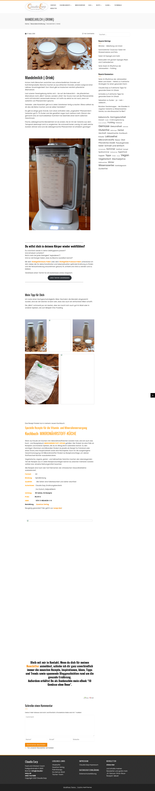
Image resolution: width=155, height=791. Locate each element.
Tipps (108, 155)
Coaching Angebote (65, 5)
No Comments (89, 34)
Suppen (101, 155)
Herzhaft (102, 133)
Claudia (107, 5)
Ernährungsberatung (117, 120)
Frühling (111, 122)
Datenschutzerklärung (87, 774)
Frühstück (119, 123)
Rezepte (98, 5)
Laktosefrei (111, 136)
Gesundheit (116, 126)
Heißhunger (113, 130)
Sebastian (102, 100)
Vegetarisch (104, 158)
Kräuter (101, 137)
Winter (111, 162)
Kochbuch (123, 133)
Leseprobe (57, 508)
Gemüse (103, 126)
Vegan (125, 155)
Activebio (102, 94)
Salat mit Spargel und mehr (109, 56)
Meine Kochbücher (80, 5)
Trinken (114, 155)
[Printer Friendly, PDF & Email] (88, 698)
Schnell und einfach (114, 145)
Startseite (53, 5)
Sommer (110, 149)
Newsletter (53, 8)
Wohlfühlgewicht (120, 166)
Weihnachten (102, 162)
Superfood (122, 152)
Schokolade (101, 149)
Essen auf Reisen (102, 123)
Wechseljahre (118, 159)
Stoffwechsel (113, 152)
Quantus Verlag (58, 767)
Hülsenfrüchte (112, 133)
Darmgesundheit (118, 117)
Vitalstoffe (56, 765)
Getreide (125, 126)
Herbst (121, 130)
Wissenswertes (106, 165)
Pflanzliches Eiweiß (106, 143)
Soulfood (119, 149)
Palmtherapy (57, 770)
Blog (90, 5)
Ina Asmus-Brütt (58, 772)
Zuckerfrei (103, 168)
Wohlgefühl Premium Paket (70, 262)
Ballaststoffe (103, 117)
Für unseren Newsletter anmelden (41, 748)
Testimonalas (118, 5)
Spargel (125, 149)
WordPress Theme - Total (72, 787)
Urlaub (118, 155)
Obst (123, 140)
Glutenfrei (103, 130)
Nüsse (117, 140)
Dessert (101, 120)
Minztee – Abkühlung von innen (110, 46)
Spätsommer (103, 152)
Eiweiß (107, 120)
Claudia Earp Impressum (88, 765)
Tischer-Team (57, 774)
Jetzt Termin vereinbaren (59, 278)
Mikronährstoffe (106, 139)
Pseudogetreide (122, 143)
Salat (101, 145)
